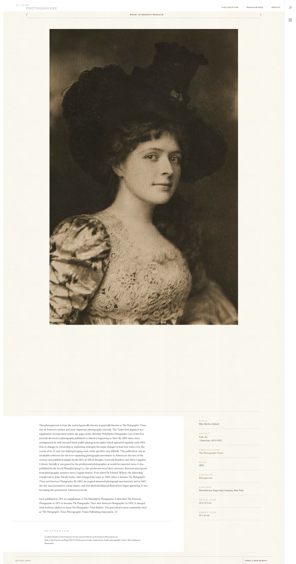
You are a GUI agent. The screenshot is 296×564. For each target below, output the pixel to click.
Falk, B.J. (203, 437)
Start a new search (256, 561)
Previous (32, 15)
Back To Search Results (147, 15)
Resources (255, 7)
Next (258, 15)
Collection (230, 7)
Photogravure (205, 478)
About (276, 7)
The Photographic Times (211, 453)
